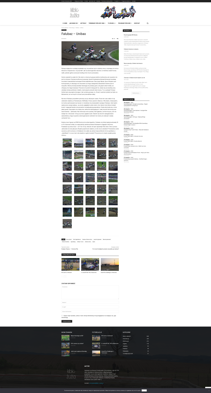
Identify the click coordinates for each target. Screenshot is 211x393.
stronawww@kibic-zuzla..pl (96, 383)
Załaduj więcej (135, 93)
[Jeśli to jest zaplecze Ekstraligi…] (65, 353)
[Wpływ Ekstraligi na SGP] (65, 338)
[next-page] (65, 276)
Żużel (94, 241)
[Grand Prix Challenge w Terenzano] (110, 264)
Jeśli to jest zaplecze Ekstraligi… (79, 351)
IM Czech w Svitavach (66, 272)
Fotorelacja (72, 27)
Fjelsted (131, 112)
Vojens (133, 125)
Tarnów (140, 136)
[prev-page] (62, 276)
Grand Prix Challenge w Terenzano (109, 272)
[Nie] (209, 390)
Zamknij (144, 390)
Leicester (126, 147)
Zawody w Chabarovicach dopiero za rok (134, 77)
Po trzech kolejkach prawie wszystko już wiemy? (106, 249)
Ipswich (126, 160)
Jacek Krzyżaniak (97, 239)
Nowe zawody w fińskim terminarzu (133, 63)
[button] (148, 23)
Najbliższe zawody (128, 99)
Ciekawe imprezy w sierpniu (131, 49)
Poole (125, 131)
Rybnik (139, 141)
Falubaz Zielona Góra (87, 239)
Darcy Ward (69, 239)
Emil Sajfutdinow (77, 239)
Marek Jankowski (107, 239)
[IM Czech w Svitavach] (70, 264)
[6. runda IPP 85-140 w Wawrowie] (90, 264)
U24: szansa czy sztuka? (77, 343)
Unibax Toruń (80, 241)
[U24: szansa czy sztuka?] (65, 345)
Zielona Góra (88, 241)
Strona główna (64, 27)
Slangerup (134, 105)
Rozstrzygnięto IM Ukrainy (130, 35)
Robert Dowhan (65, 241)
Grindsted (126, 118)
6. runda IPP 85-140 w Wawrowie (88, 272)
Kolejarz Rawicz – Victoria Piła (69, 249)
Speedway (73, 241)
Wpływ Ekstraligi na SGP (77, 335)
